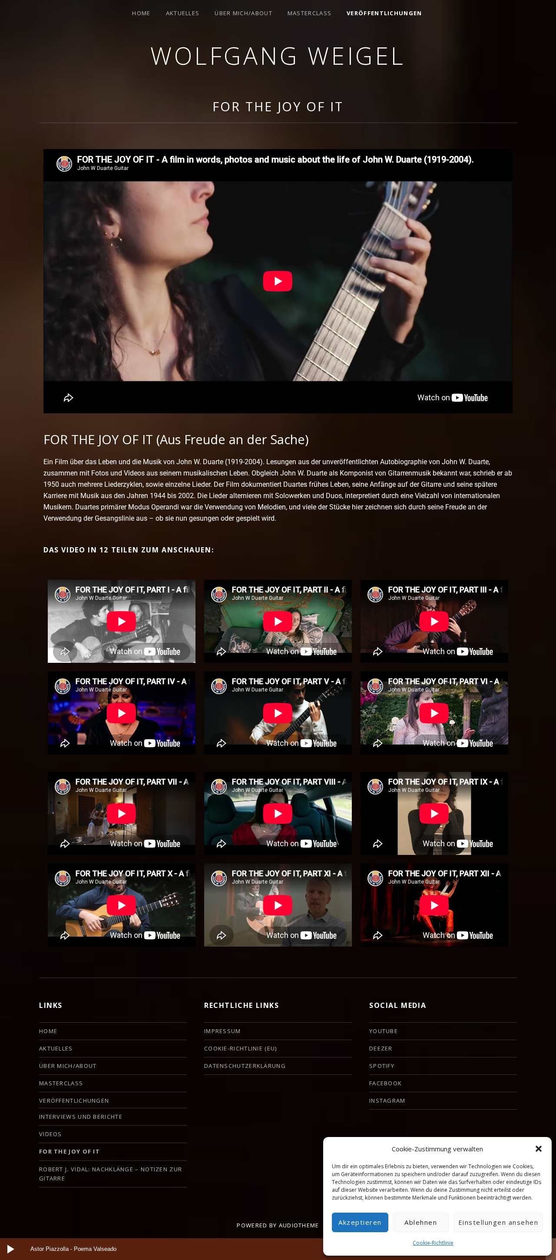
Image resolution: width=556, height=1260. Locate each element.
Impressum (222, 1031)
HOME (141, 13)
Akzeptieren (360, 1222)
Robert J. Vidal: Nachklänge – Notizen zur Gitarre (110, 1173)
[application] (278, 1249)
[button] (538, 1148)
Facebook (385, 1083)
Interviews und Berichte (80, 1116)
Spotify (381, 1066)
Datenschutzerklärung (245, 1066)
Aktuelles (183, 13)
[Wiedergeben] (11, 1249)
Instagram (387, 1100)
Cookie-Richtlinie (433, 1243)
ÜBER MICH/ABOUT (243, 13)
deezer (381, 1048)
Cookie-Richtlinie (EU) (240, 1048)
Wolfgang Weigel (278, 55)
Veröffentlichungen (384, 13)
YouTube (383, 1031)
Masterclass (309, 13)
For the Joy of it (69, 1151)
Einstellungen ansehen (498, 1222)
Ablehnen (420, 1222)
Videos (50, 1134)
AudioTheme (299, 1225)
